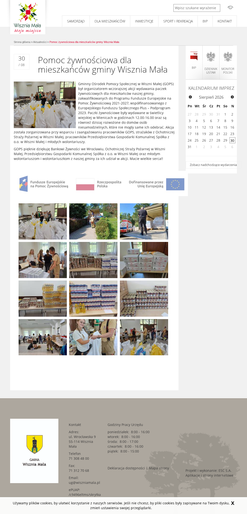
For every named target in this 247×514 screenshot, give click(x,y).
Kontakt (225, 21)
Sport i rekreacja (178, 21)
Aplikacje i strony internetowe (209, 475)
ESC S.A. (225, 470)
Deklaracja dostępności (126, 468)
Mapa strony (159, 468)
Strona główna (22, 42)
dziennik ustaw (211, 71)
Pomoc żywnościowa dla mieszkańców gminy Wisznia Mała (84, 42)
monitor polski (227, 71)
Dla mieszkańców (110, 21)
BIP (205, 21)
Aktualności (40, 42)
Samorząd (76, 21)
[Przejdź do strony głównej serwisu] (27, 17)
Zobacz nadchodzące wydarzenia (213, 165)
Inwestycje (144, 21)
